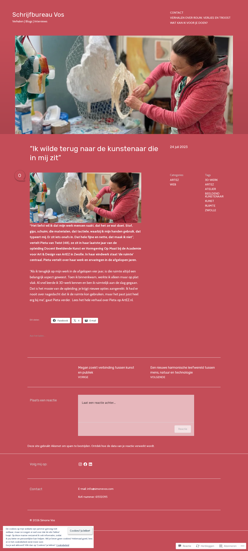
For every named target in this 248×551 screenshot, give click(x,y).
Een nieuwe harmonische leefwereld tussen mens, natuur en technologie (182, 372)
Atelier (210, 189)
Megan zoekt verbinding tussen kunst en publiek (106, 372)
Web (173, 184)
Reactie (182, 428)
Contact (176, 12)
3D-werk (211, 180)
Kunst (209, 201)
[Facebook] (85, 464)
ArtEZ (174, 180)
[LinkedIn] (90, 464)
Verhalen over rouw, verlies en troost (200, 17)
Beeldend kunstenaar (214, 195)
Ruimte (210, 205)
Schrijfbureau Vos (38, 14)
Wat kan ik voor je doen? (189, 23)
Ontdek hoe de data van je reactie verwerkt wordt (122, 446)
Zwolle (210, 210)
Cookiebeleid (62, 545)
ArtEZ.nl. (127, 300)
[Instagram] (80, 464)
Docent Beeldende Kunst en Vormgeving (74, 248)
